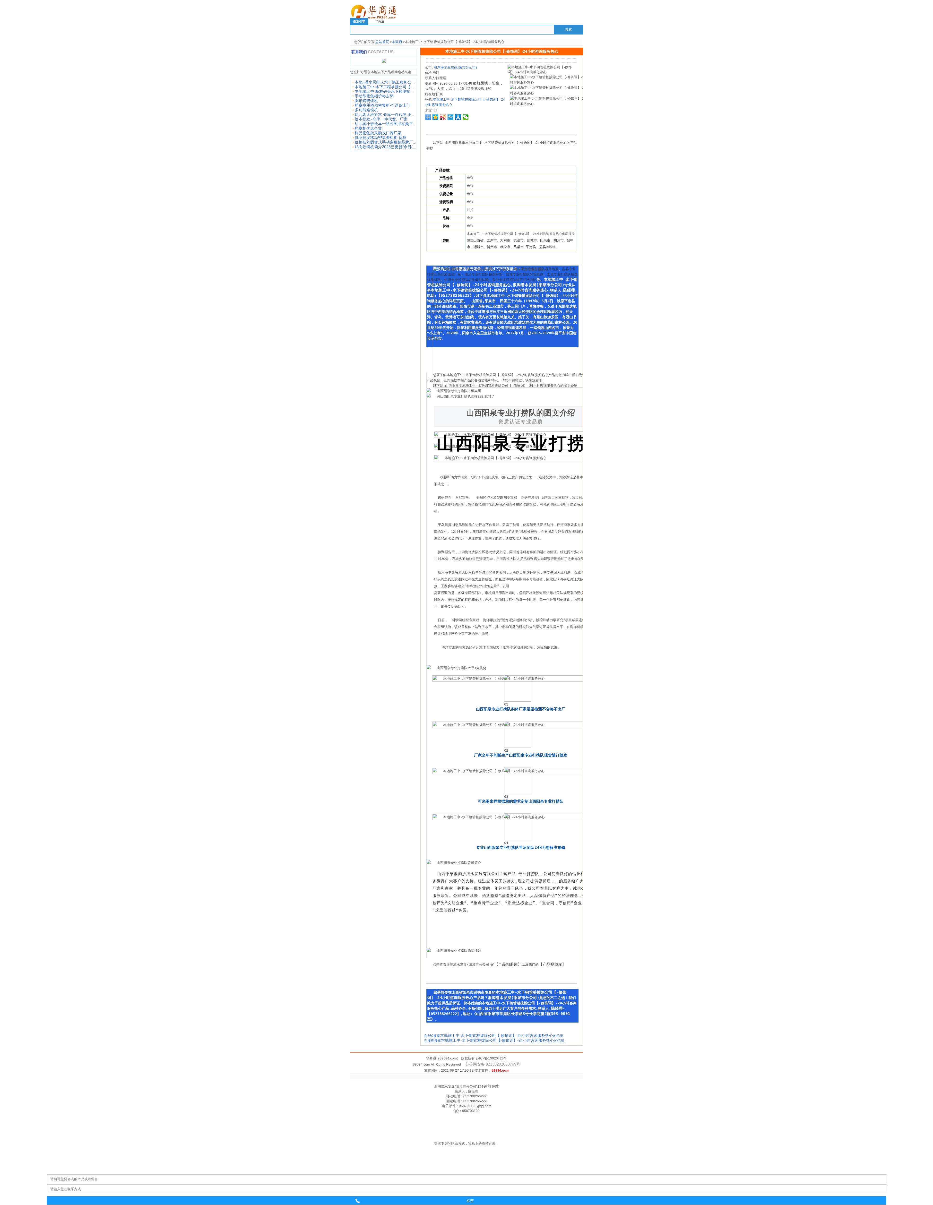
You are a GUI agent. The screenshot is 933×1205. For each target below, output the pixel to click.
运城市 (479, 247)
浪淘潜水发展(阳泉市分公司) (455, 67)
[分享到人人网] (458, 117)
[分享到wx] (466, 117)
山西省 (478, 240)
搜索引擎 (359, 21)
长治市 (518, 240)
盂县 (542, 247)
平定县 (531, 247)
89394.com (448, 1058)
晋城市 (532, 240)
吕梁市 (519, 247)
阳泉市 (545, 240)
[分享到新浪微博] (443, 117)
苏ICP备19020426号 (491, 1058)
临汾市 (505, 247)
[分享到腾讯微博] (451, 117)
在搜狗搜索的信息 (494, 1040)
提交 (470, 1200)
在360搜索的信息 (493, 1036)
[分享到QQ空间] (435, 117)
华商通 (379, 21)
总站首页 (382, 42)
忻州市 (492, 247)
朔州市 (558, 240)
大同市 (505, 240)
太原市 (492, 240)
